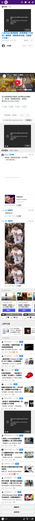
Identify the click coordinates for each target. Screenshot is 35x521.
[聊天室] (25, 2)
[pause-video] (5, 30)
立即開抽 (27, 30)
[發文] (33, 2)
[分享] (31, 519)
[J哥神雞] (2, 155)
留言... (7, 519)
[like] (5, 205)
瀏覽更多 (16, 507)
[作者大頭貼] (3, 45)
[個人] (2, 519)
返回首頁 (16, 512)
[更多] (31, 40)
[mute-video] (7, 30)
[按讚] (24, 519)
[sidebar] (2, 2)
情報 (10, 6)
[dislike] (9, 205)
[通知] (29, 2)
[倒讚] (27, 519)
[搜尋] (22, 2)
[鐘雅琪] (2, 210)
